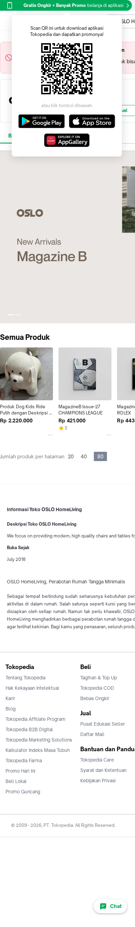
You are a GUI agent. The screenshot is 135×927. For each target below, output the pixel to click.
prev (5, 236)
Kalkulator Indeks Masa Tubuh (38, 750)
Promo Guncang (23, 791)
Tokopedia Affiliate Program (35, 719)
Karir (10, 698)
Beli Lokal (16, 781)
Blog (11, 708)
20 (71, 456)
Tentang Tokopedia (25, 677)
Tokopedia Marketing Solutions (39, 740)
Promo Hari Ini (20, 771)
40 (84, 456)
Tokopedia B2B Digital (29, 729)
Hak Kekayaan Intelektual (32, 688)
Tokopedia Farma (24, 760)
